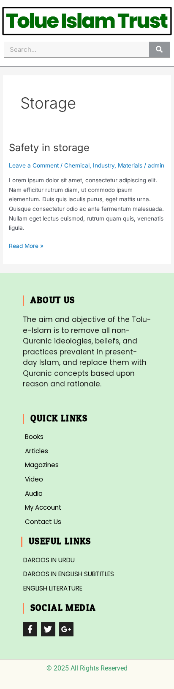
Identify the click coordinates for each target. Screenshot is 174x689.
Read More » (26, 245)
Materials (130, 165)
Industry (103, 165)
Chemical (77, 165)
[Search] (159, 49)
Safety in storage (49, 147)
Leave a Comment (34, 165)
